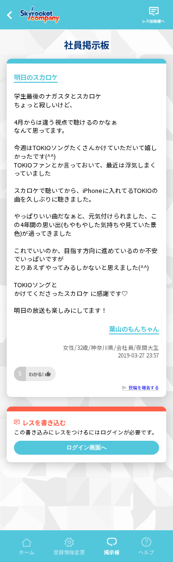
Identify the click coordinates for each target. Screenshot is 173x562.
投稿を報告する (144, 387)
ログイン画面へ (86, 447)
